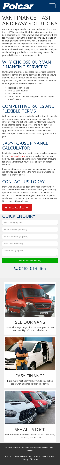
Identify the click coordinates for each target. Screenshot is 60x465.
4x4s (26, 437)
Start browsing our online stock (20, 434)
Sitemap (34, 459)
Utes (21, 437)
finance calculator (17, 156)
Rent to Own (21, 456)
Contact (9, 456)
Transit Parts (48, 456)
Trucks (33, 437)
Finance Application (17, 207)
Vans (52, 434)
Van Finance (34, 456)
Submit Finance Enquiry (30, 260)
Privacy (24, 459)
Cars (39, 437)
